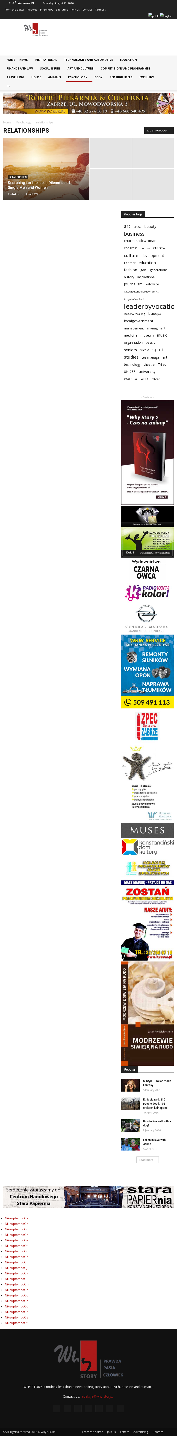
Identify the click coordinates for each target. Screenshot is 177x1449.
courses (145, 248)
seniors (130, 350)
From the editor (14, 9)
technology (132, 364)
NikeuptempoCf (16, 1246)
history (129, 277)
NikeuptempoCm (17, 1284)
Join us (75, 9)
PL (8, 86)
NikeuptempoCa (16, 1218)
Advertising (140, 1432)
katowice (152, 284)
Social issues (50, 68)
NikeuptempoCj (16, 1268)
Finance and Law (20, 68)
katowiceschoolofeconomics (141, 291)
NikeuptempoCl (16, 1279)
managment (156, 328)
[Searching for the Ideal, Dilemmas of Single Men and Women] (46, 175)
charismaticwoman (140, 240)
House (36, 77)
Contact (87, 9)
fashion (130, 270)
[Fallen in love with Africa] (130, 1144)
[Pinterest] (129, 16)
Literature (62, 9)
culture (131, 255)
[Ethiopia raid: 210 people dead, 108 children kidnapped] (130, 1104)
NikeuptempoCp (16, 1301)
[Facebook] (98, 16)
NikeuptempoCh (16, 1257)
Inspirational (46, 60)
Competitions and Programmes (125, 68)
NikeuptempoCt (16, 1323)
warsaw (131, 378)
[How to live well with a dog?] (130, 1125)
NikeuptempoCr (16, 1312)
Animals (54, 77)
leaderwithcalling (134, 313)
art (127, 226)
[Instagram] (113, 16)
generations (159, 270)
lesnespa (154, 313)
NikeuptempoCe (16, 1240)
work (144, 378)
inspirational (146, 277)
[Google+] (106, 16)
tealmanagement (154, 357)
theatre (149, 364)
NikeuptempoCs (16, 1317)
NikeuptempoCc (16, 1229)
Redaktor (14, 194)
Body (98, 77)
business (134, 233)
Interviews (46, 9)
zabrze (155, 379)
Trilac (162, 364)
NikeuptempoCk (16, 1273)
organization (133, 342)
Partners (100, 9)
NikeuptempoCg (16, 1251)
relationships (18, 177)
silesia (144, 350)
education (147, 262)
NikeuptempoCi (16, 1262)
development (153, 255)
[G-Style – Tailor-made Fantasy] (130, 1085)
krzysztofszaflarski (134, 299)
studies (131, 357)
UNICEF (129, 371)
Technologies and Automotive (88, 60)
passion (151, 342)
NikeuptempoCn (16, 1290)
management (134, 328)
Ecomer (130, 263)
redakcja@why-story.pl (97, 1396)
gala (143, 270)
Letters (124, 1432)
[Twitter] (136, 16)
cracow (159, 247)
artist (137, 226)
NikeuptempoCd (16, 1235)
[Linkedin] (121, 16)
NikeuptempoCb (16, 1224)
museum (147, 335)
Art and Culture (81, 68)
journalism (133, 284)
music (162, 335)
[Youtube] (144, 16)
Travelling (15, 77)
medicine (130, 335)
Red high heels (121, 77)
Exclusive (146, 77)
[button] (166, 61)
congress (131, 248)
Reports (32, 9)
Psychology (77, 77)
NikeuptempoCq (16, 1306)
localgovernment (138, 321)
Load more (146, 1160)
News (23, 60)
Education (128, 60)
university (147, 371)
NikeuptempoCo (16, 1295)
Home (11, 60)
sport (158, 349)
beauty (150, 226)
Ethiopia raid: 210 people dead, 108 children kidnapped (155, 1103)
